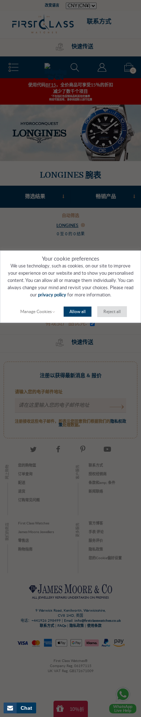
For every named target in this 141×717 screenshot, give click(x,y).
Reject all (112, 311)
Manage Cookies (36, 311)
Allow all (77, 311)
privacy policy (52, 295)
